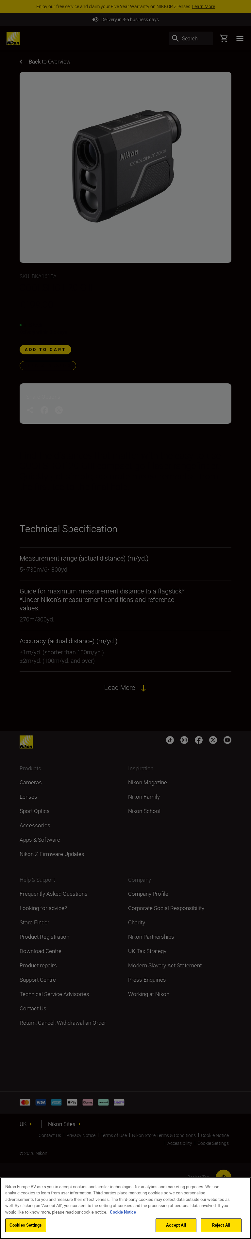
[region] (125, 1208)
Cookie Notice (123, 1212)
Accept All (176, 1225)
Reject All (221, 1225)
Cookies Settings (25, 1225)
